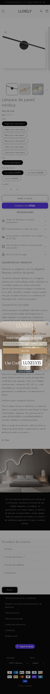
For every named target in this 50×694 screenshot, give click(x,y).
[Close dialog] (47, 324)
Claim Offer (25, 351)
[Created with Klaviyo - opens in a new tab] (25, 371)
